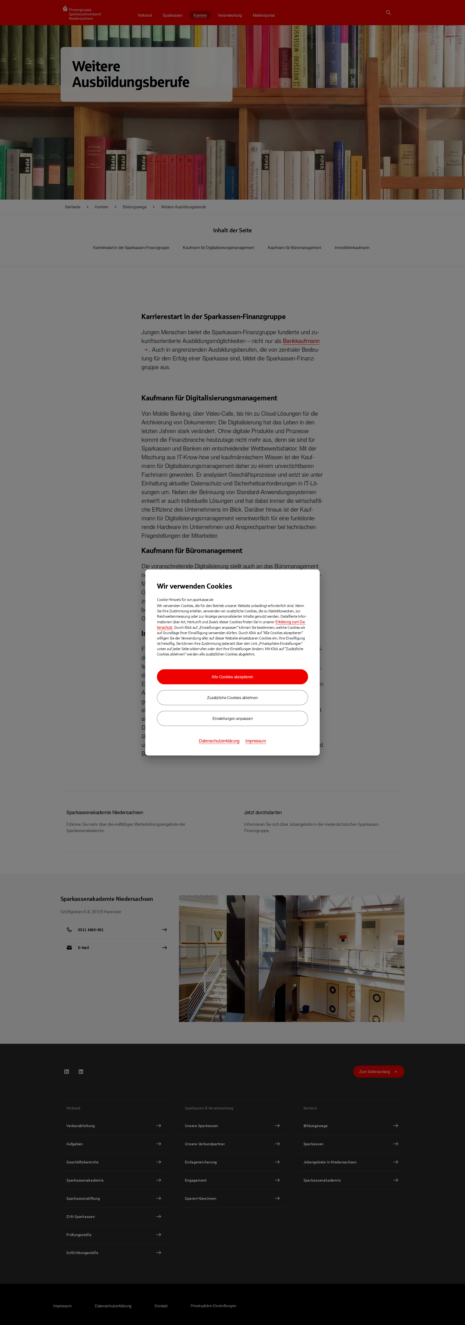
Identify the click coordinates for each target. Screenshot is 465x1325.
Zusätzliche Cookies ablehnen (232, 697)
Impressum (255, 741)
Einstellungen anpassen (232, 718)
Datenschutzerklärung (219, 741)
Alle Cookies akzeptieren (232, 676)
